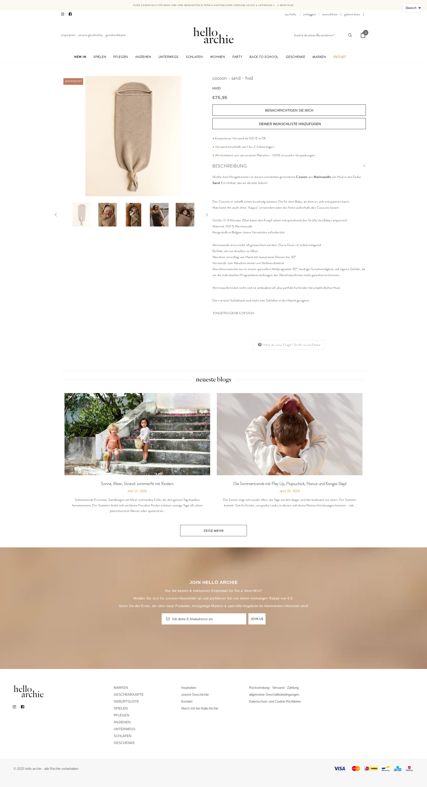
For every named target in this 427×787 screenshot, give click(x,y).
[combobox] (318, 35)
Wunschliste (330, 14)
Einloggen (309, 14)
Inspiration (68, 35)
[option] (133, 136)
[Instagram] (64, 14)
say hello (290, 14)
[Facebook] (71, 14)
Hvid (216, 88)
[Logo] (213, 35)
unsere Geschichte (90, 35)
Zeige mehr (213, 530)
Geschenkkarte (116, 35)
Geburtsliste (352, 14)
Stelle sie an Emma (307, 344)
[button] (413, 8)
